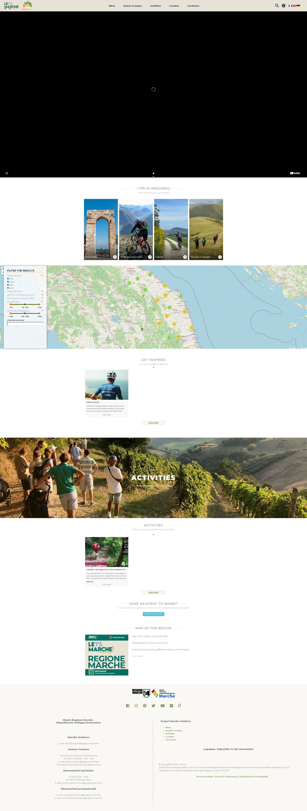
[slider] (10, 304)
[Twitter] (153, 706)
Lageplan (209, 749)
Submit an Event (153, 614)
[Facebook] (128, 706)
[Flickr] (171, 706)
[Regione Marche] (141, 693)
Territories (170, 740)
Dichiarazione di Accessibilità (253, 777)
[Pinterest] (145, 706)
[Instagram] (136, 706)
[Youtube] (162, 706)
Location (169, 737)
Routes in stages (173, 730)
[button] (142, 329)
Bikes (168, 727)
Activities (170, 733)
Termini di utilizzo (204, 777)
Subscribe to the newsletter (235, 749)
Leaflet (292, 348)
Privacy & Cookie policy (226, 777)
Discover (154, 423)
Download (137, 656)
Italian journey (92, 402)
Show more (106, 415)
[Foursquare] (179, 706)
